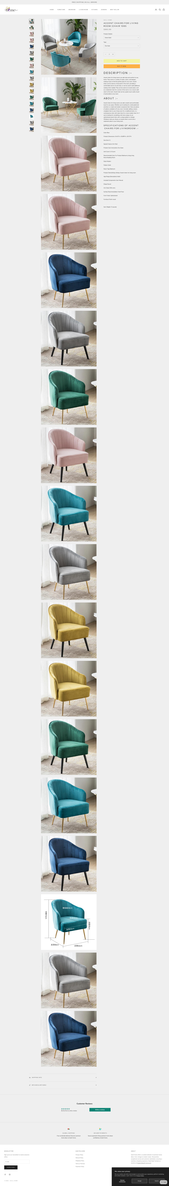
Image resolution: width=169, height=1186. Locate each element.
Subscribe (11, 1167)
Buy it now (121, 66)
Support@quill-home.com (144, 1163)
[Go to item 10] (31, 78)
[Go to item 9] (31, 72)
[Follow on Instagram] (10, 1174)
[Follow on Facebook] (5, 1174)
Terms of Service (80, 1163)
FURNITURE (61, 9)
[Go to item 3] (31, 34)
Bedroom (72, 9)
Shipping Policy (80, 1161)
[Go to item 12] (31, 91)
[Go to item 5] (31, 46)
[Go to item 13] (31, 97)
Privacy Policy (79, 1155)
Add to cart (122, 61)
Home (52, 9)
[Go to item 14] (31, 104)
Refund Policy (79, 1158)
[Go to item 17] (31, 123)
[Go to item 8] (31, 65)
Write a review (100, 1110)
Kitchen (95, 9)
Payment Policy (80, 1166)
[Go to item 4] (31, 40)
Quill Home (108, 20)
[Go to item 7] (31, 59)
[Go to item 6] (31, 53)
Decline (157, 1181)
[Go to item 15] (31, 110)
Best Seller (114, 9)
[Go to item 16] (31, 116)
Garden (104, 9)
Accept (139, 1181)
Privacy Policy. (140, 1176)
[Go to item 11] (31, 85)
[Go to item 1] (31, 21)
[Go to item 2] (31, 27)
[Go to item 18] (31, 129)
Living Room (83, 9)
